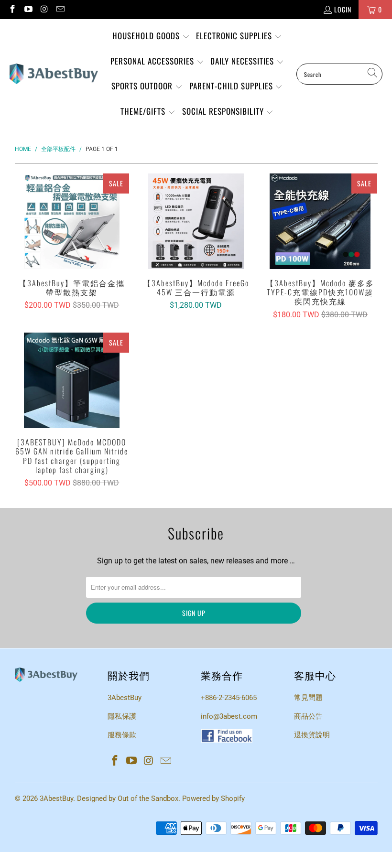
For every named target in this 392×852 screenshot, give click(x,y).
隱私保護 (122, 716)
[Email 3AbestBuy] (60, 9)
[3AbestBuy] (54, 74)
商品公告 (308, 716)
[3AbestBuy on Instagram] (44, 9)
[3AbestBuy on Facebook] (12, 9)
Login (342, 9)
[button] (151, 36)
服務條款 (122, 735)
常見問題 (308, 697)
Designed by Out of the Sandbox (127, 798)
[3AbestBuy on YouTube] (28, 9)
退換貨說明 (312, 735)
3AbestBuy (125, 697)
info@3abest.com (229, 716)
